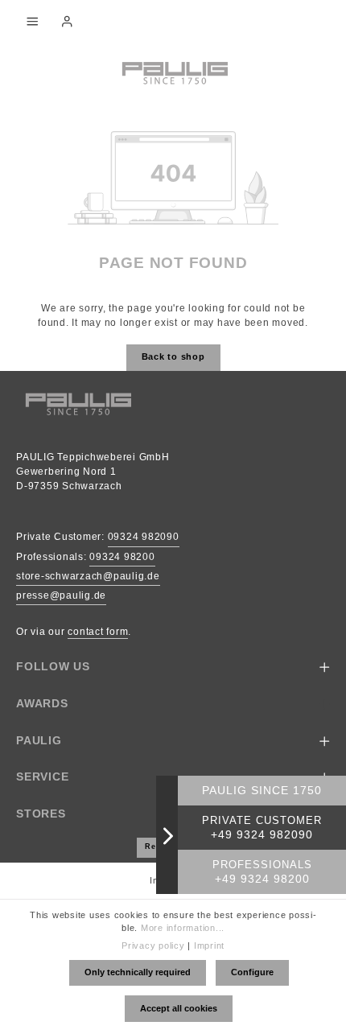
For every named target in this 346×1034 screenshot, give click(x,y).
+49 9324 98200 (262, 879)
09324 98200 (121, 556)
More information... (182, 928)
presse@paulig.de (61, 595)
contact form (98, 631)
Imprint (209, 945)
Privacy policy (153, 945)
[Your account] (67, 21)
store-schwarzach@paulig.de (88, 576)
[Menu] (32, 21)
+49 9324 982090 (262, 835)
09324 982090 (143, 536)
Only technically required (137, 972)
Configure (252, 972)
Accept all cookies (178, 1008)
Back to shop (173, 356)
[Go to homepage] (173, 71)
